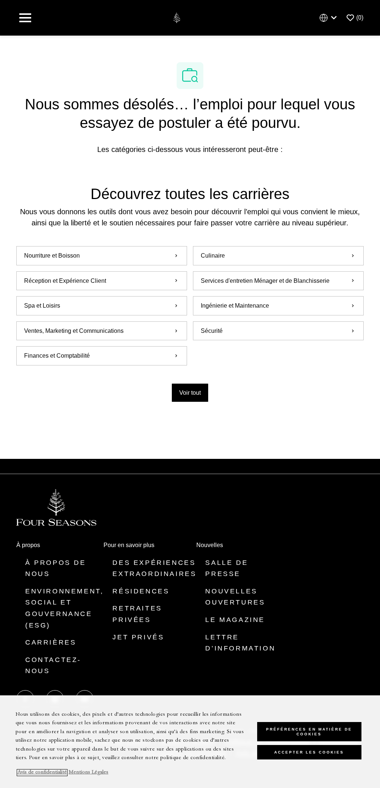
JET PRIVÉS (138, 637)
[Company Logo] (176, 17)
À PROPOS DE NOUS (55, 568)
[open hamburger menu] (25, 18)
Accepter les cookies (309, 752)
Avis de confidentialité (42, 772)
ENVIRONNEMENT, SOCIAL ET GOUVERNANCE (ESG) (64, 608)
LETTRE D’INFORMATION (240, 642)
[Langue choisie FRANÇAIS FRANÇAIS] (329, 18)
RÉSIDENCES (140, 591)
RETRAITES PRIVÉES (137, 614)
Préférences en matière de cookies (309, 731)
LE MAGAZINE (235, 619)
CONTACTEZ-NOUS (53, 665)
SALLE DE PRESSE (226, 568)
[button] (190, 392)
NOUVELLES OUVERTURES (235, 596)
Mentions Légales (88, 772)
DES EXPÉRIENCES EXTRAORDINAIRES (154, 568)
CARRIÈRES (50, 642)
